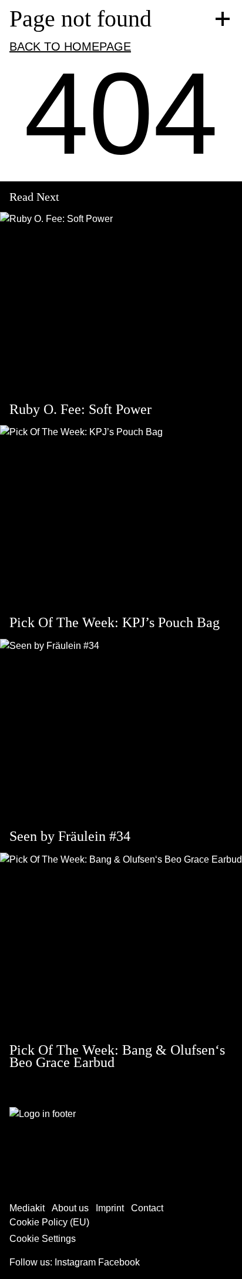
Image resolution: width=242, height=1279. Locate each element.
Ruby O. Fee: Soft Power (80, 409)
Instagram (75, 1262)
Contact (147, 1208)
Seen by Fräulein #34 (69, 836)
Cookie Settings (42, 1239)
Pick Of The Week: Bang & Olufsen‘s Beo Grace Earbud (117, 1056)
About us (70, 1208)
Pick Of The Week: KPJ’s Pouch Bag (114, 622)
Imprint (110, 1208)
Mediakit (27, 1208)
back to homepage (70, 46)
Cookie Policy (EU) (49, 1222)
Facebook (119, 1262)
